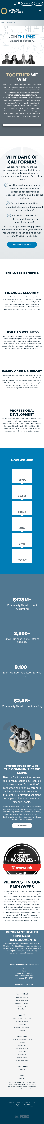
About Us (4, 22)
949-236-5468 (27, 984)
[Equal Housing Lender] (22, 1118)
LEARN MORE (24, 826)
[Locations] (19, 4)
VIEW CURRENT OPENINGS (22, 245)
